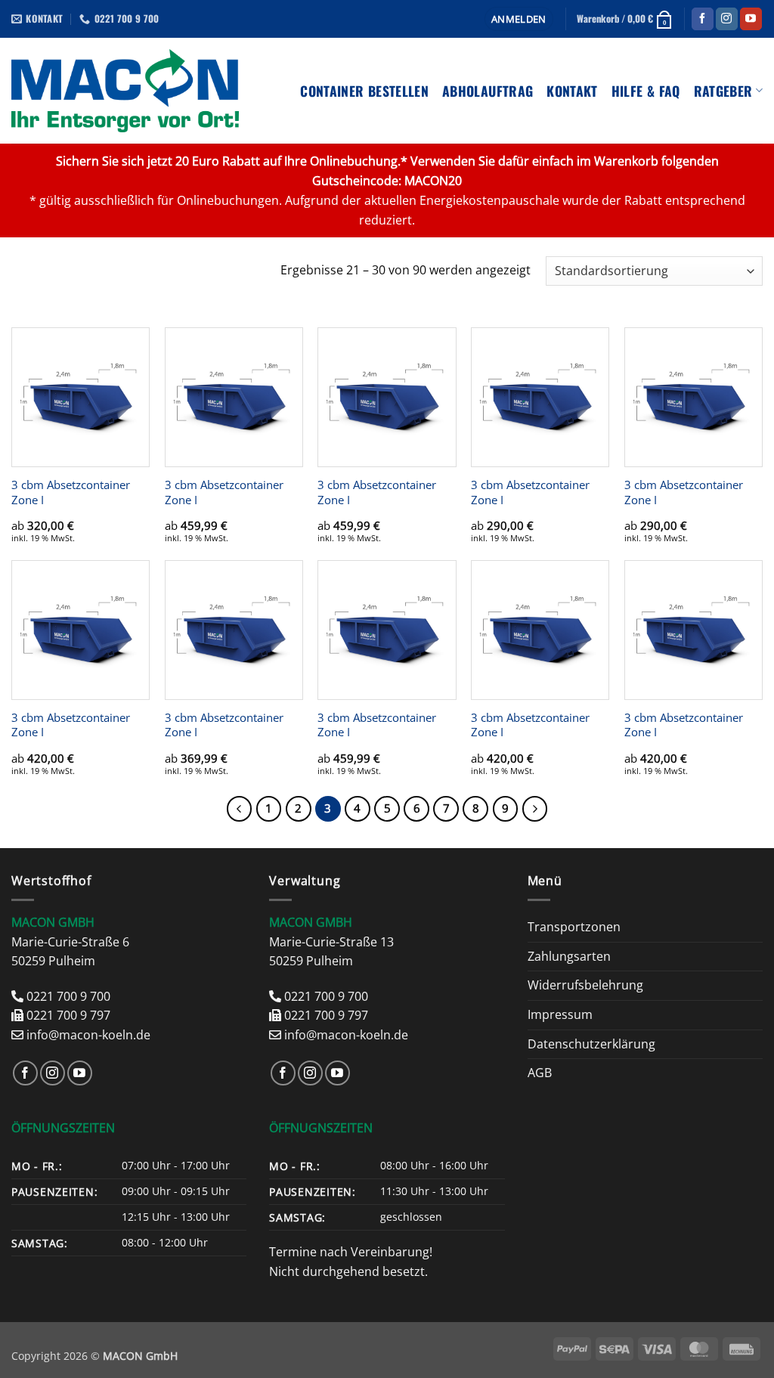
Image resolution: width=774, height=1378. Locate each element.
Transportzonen (574, 926)
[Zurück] (239, 809)
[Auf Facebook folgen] (703, 19)
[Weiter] (535, 809)
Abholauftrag (487, 91)
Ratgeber (723, 91)
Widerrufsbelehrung (585, 985)
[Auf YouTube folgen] (751, 19)
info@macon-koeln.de (88, 1035)
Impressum (560, 1014)
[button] (519, 19)
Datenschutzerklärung (591, 1044)
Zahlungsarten (569, 956)
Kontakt (571, 91)
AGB (540, 1072)
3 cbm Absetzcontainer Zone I (70, 492)
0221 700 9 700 (68, 996)
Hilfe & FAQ (645, 91)
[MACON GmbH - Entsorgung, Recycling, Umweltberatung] (125, 90)
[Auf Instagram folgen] (727, 19)
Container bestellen (364, 91)
